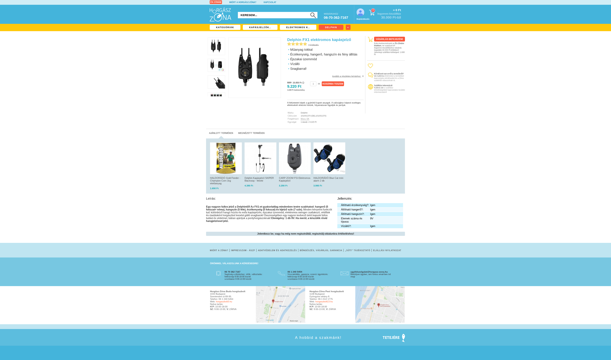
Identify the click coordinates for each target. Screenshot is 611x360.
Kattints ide (379, 88)
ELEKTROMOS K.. (298, 27)
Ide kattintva (379, 76)
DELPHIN (331, 27)
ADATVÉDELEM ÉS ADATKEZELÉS (277, 250)
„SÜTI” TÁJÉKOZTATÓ (357, 250)
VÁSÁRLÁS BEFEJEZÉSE (389, 39)
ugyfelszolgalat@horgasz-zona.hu (369, 272)
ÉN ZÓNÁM (215, 2)
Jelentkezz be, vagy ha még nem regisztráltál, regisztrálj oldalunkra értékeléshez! (305, 233)
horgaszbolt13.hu (324, 301)
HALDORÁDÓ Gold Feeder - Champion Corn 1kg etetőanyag (225, 181)
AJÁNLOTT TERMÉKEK (221, 133)
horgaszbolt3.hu (224, 301)
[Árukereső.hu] (386, 111)
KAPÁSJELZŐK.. (260, 27)
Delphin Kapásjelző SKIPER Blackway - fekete (259, 179)
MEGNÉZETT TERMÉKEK (251, 133)
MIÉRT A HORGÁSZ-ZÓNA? (242, 2)
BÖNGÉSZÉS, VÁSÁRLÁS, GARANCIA (321, 250)
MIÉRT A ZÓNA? (219, 250)
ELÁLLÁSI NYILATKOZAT (387, 250)
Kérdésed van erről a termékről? (389, 74)
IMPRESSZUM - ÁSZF (243, 250)
